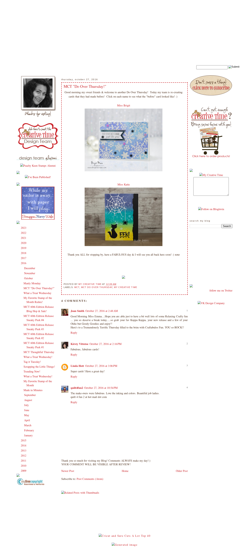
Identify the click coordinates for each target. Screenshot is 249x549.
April (27, 420)
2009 (24, 470)
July (27, 405)
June (27, 410)
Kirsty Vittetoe (79, 344)
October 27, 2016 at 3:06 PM (101, 366)
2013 (24, 450)
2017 (24, 258)
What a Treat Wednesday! (38, 357)
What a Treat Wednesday (37, 293)
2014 (24, 445)
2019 (24, 248)
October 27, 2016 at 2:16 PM (105, 344)
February (29, 430)
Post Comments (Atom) (90, 479)
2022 (24, 233)
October (29, 278)
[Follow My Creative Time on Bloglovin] (211, 209)
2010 (24, 465)
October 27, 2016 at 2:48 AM (101, 311)
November (30, 273)
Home (125, 471)
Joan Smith (77, 311)
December (30, 268)
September (30, 395)
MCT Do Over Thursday (96, 287)
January (28, 435)
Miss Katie (123, 184)
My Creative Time (125, 287)
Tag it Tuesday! (32, 362)
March (28, 425)
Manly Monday (32, 283)
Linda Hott (77, 366)
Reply (74, 332)
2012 (24, 455)
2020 (24, 243)
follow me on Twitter (221, 290)
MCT (76, 287)
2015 (24, 440)
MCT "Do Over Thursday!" (39, 288)
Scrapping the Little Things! (39, 366)
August (28, 400)
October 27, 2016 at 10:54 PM (101, 388)
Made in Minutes (33, 390)
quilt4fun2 (77, 388)
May (27, 415)
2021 (24, 238)
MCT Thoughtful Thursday (39, 352)
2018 (24, 253)
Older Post (182, 471)
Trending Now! (32, 371)
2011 (24, 460)
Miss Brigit (123, 105)
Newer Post (67, 471)
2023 (24, 228)
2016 (24, 263)
